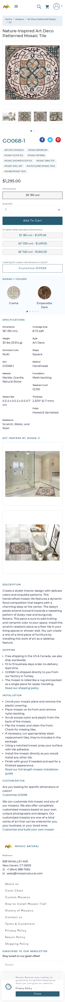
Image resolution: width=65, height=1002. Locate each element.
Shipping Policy (17, 944)
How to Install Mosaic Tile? (26, 904)
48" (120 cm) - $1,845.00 (32, 252)
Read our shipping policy (22, 688)
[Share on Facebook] (42, 140)
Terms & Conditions (20, 924)
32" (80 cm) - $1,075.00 (32, 235)
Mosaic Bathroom (37, 150)
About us (12, 884)
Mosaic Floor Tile (13, 156)
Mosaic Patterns (36, 156)
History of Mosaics (19, 910)
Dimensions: (9, 189)
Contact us (13, 917)
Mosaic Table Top (45, 161)
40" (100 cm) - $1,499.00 (32, 243)
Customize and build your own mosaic (28, 829)
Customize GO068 (32, 268)
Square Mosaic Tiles (15, 172)
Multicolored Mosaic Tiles (41, 166)
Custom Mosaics (17, 897)
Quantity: (7, 203)
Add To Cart (32, 220)
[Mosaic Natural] (6, 8)
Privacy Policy (15, 930)
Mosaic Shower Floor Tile (18, 161)
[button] (39, 6)
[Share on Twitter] (50, 140)
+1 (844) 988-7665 (18, 869)
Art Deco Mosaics (14, 150)
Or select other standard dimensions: (22, 229)
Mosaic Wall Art (13, 166)
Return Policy (15, 937)
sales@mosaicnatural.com (24, 873)
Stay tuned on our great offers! (21, 956)
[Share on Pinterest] (58, 140)
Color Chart (14, 891)
